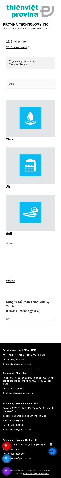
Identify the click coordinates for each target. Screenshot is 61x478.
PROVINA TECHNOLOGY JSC (26, 24)
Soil (9, 233)
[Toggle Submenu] (50, 63)
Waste (10, 280)
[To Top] (53, 472)
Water (10, 139)
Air (8, 186)
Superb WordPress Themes (36, 473)
